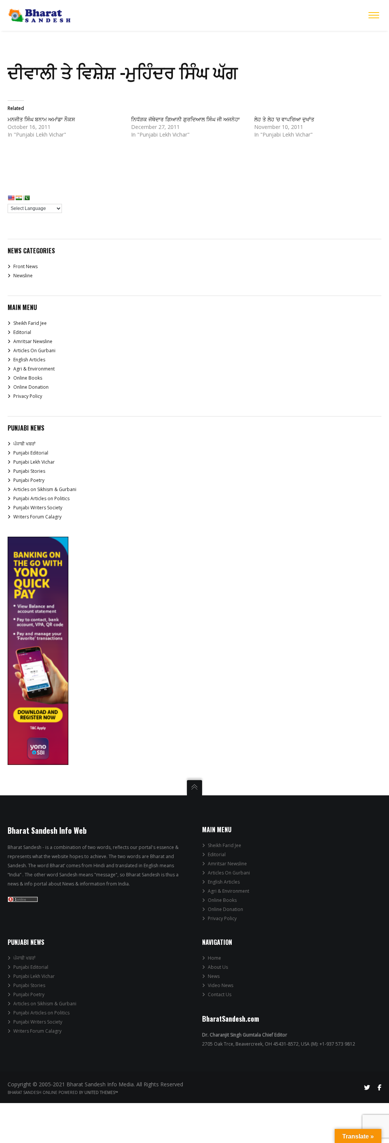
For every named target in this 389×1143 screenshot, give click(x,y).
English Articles (29, 359)
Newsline (23, 275)
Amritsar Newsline (32, 341)
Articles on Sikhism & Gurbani (44, 489)
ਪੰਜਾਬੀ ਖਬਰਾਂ (24, 443)
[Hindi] (18, 198)
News (214, 976)
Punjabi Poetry (28, 480)
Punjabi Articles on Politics (41, 498)
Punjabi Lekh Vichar (34, 462)
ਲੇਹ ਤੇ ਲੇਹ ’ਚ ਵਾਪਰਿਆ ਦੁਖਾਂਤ (284, 119)
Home (214, 958)
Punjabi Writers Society (37, 507)
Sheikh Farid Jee (30, 323)
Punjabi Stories (29, 471)
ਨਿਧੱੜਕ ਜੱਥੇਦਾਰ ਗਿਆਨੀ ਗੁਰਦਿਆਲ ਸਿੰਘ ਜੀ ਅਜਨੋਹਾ (185, 119)
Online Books (27, 378)
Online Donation (31, 387)
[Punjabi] (26, 198)
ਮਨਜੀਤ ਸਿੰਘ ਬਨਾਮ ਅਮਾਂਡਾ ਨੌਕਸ (41, 119)
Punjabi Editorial (30, 453)
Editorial (22, 332)
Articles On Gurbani (34, 350)
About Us (218, 967)
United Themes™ (101, 1092)
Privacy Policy (27, 396)
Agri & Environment (34, 369)
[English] (11, 198)
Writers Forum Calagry (37, 516)
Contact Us (219, 994)
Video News (220, 985)
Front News (25, 266)
